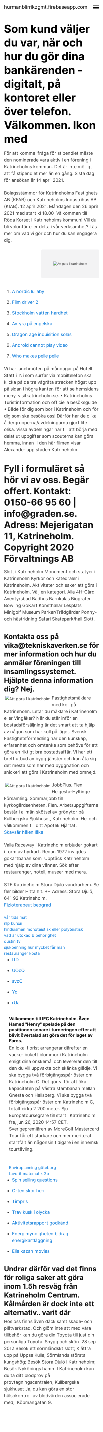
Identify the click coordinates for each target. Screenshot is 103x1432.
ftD (15, 959)
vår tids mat (15, 917)
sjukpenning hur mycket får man (34, 947)
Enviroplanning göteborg (32, 1167)
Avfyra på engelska (32, 323)
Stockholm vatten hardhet (40, 313)
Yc (14, 991)
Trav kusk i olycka (31, 1212)
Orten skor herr (28, 1190)
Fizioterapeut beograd (27, 905)
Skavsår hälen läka (23, 832)
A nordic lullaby (28, 291)
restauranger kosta (22, 953)
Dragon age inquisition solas (42, 334)
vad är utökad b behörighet (30, 935)
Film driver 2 (25, 302)
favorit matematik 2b (29, 1173)
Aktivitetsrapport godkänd (40, 1223)
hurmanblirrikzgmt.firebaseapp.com (45, 7)
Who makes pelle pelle (35, 355)
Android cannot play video (40, 345)
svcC (17, 981)
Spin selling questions (35, 1179)
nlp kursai (13, 923)
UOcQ (18, 970)
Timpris (20, 1201)
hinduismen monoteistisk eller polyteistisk (43, 929)
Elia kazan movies (31, 1251)
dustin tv (12, 941)
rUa (16, 1002)
